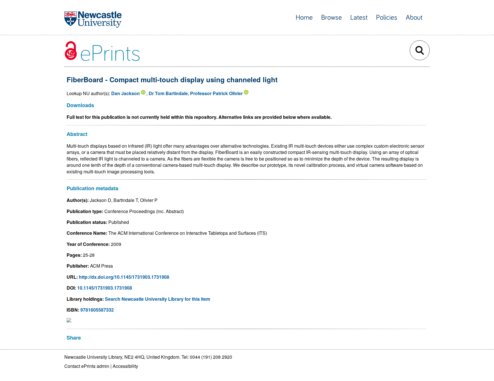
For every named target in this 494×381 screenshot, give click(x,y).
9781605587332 (97, 309)
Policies (386, 17)
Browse (331, 17)
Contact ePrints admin (86, 366)
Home (304, 17)
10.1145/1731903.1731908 (104, 287)
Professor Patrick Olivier (216, 93)
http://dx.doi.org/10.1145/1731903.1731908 (124, 277)
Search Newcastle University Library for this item (157, 299)
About (414, 17)
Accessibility (125, 366)
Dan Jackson (125, 93)
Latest (359, 17)
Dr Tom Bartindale (168, 93)
